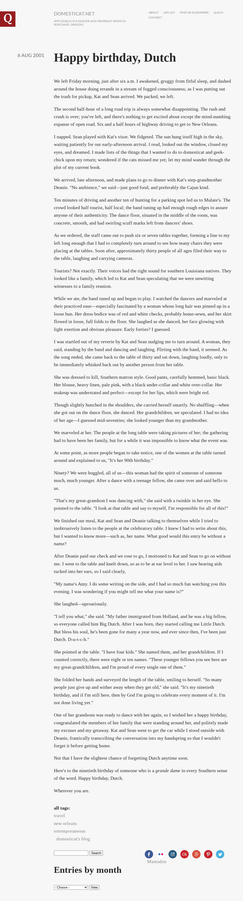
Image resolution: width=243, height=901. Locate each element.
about (154, 12)
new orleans (65, 823)
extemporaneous (69, 830)
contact (155, 17)
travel (59, 815)
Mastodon (156, 861)
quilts (218, 12)
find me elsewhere (194, 12)
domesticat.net (74, 14)
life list (169, 12)
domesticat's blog (73, 838)
